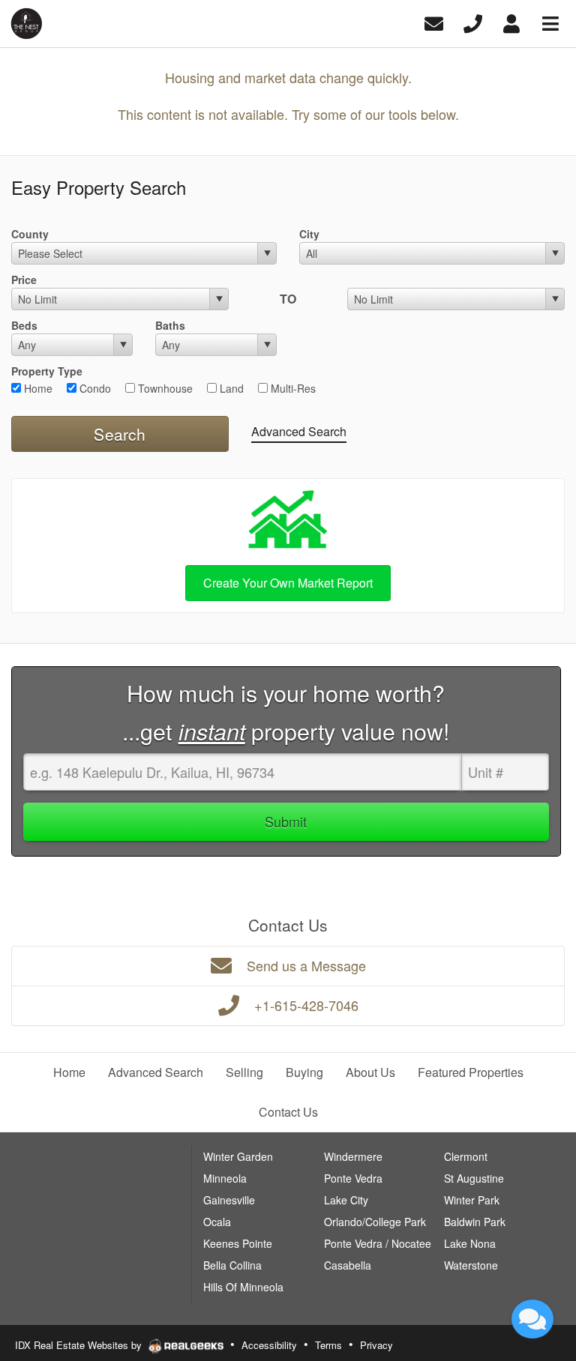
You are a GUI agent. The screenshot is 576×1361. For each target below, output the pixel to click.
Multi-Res (292, 388)
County (30, 233)
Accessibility (269, 1345)
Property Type (46, 370)
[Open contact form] (433, 22)
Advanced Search (298, 431)
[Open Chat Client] (533, 1319)
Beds (24, 325)
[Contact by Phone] (473, 22)
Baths (170, 325)
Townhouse (164, 388)
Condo (93, 388)
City (309, 233)
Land (230, 388)
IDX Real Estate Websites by (80, 1345)
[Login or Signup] (511, 22)
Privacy (376, 1345)
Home (36, 388)
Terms (328, 1345)
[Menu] (550, 22)
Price (24, 279)
